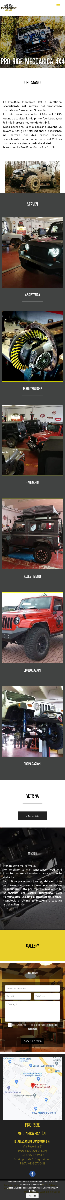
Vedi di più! (32, 815)
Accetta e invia (33, 1041)
